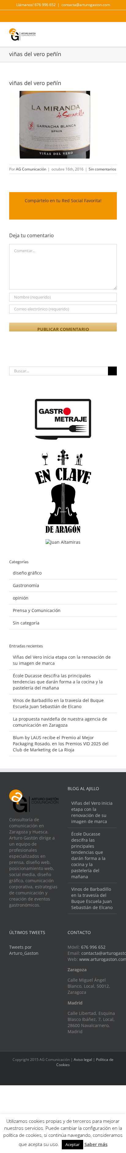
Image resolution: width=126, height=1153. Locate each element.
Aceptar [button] (72, 1144)
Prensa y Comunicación (37, 610)
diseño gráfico (27, 573)
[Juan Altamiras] (63, 542)
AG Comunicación (31, 169)
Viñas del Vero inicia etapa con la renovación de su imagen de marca (92, 812)
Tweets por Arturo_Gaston (24, 950)
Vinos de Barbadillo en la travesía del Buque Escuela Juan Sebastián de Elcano (58, 703)
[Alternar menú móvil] (114, 33)
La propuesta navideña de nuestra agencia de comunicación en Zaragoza (60, 722)
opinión (20, 598)
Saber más (96, 1144)
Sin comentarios (102, 169)
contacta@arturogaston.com (85, 4)
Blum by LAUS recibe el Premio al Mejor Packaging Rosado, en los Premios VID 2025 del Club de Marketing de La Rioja (61, 744)
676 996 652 (93, 947)
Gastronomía (26, 585)
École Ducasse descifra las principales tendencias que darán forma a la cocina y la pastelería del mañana (58, 682)
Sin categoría (26, 623)
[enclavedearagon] (63, 452)
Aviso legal (83, 1059)
